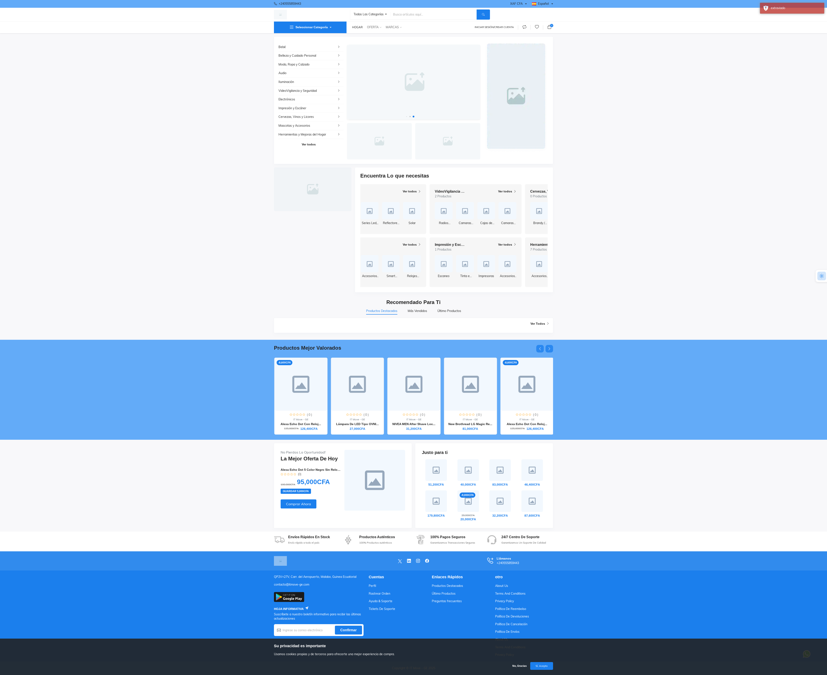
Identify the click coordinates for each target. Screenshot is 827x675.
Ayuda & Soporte (380, 601)
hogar (357, 27)
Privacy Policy (504, 601)
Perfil (372, 586)
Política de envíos (507, 632)
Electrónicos (286, 99)
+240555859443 (290, 4)
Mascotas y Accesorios (294, 126)
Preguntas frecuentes (447, 601)
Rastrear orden (379, 593)
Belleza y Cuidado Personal (297, 56)
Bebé (282, 47)
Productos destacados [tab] (381, 311)
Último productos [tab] (449, 311)
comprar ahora (298, 504)
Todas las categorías (369, 14)
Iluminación (286, 82)
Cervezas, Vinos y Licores (296, 117)
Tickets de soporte (382, 609)
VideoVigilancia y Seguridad (297, 91)
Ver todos (309, 144)
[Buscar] (483, 14)
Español (543, 4)
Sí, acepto (542, 665)
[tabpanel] (413, 325)
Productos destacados (447, 586)
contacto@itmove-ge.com (291, 584)
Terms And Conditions (510, 593)
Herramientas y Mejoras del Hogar (302, 134)
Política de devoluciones (512, 616)
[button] (406, 116)
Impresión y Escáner (292, 108)
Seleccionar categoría (311, 27)
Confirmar (348, 630)
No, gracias (519, 665)
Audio (282, 73)
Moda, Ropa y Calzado (293, 64)
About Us (501, 586)
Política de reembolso (510, 609)
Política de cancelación (511, 624)
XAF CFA (516, 4)
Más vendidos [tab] (417, 311)
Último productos (443, 593)
